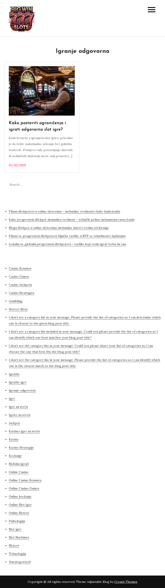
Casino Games (19, 276)
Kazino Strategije (21, 447)
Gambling (15, 301)
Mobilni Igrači (19, 464)
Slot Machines (19, 537)
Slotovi (14, 545)
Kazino (14, 439)
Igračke (14, 374)
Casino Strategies (21, 293)
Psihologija (17, 521)
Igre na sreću (18, 407)
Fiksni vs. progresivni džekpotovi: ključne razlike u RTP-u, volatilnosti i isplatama (67, 236)
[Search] (155, 184)
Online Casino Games (24, 488)
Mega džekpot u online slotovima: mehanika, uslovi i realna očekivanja (58, 228)
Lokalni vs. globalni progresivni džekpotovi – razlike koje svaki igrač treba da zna (67, 244)
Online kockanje (20, 496)
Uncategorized (20, 562)
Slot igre (15, 529)
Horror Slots (18, 309)
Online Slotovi (19, 513)
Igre (12, 398)
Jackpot (14, 423)
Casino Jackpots (20, 285)
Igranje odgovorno (22, 390)
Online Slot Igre (20, 505)
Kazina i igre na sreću (24, 431)
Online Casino (19, 472)
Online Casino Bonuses (25, 480)
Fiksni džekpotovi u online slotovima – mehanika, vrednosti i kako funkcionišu (64, 211)
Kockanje (15, 456)
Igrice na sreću (19, 415)
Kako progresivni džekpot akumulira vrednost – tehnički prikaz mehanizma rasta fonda (71, 219)
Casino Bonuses (20, 268)
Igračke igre (18, 382)
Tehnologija (17, 554)
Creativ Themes (125, 582)
